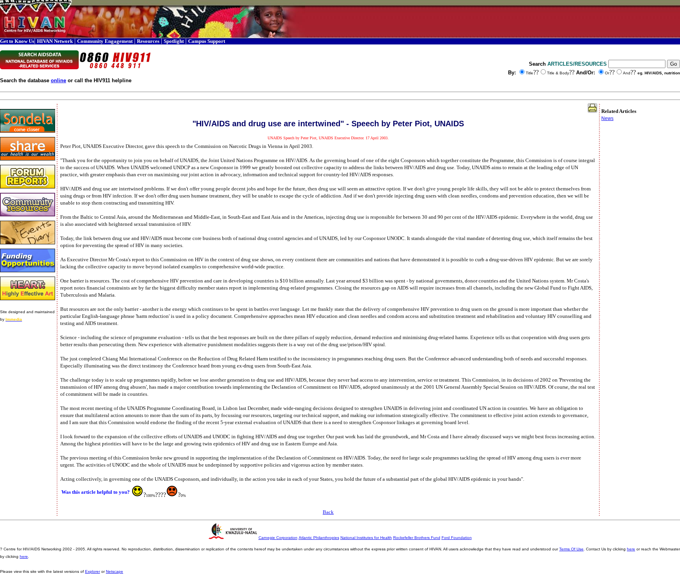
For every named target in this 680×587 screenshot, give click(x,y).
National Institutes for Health (366, 537)
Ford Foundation (457, 537)
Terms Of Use (571, 549)
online (58, 80)
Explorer (92, 571)
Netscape (114, 571)
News (607, 118)
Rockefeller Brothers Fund (416, 537)
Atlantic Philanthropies (319, 537)
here (631, 549)
